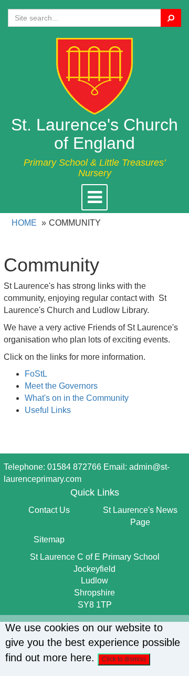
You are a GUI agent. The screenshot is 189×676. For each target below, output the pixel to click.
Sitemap (49, 539)
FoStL (36, 373)
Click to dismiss (124, 659)
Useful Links (48, 410)
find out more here (48, 657)
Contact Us (49, 510)
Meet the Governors (61, 385)
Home (24, 222)
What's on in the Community (77, 398)
